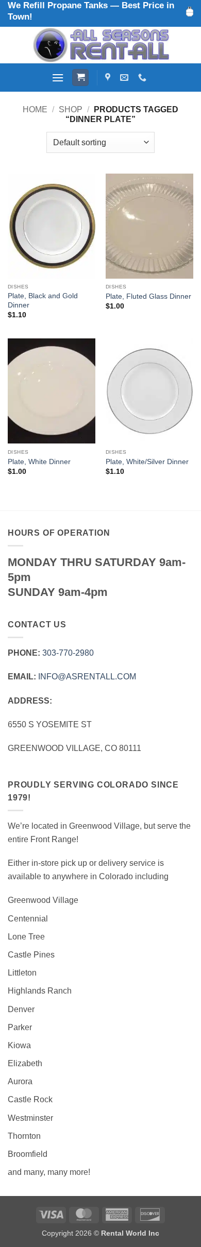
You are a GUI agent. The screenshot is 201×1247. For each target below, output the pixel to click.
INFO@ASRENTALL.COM (87, 676)
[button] (58, 77)
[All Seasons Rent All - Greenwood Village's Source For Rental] (100, 45)
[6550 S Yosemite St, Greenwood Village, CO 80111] (109, 77)
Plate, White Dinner (39, 462)
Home (35, 109)
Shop (70, 109)
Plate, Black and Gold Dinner (43, 300)
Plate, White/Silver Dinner (147, 462)
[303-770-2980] (143, 77)
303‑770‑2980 (68, 652)
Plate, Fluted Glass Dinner (148, 296)
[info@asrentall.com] (125, 77)
